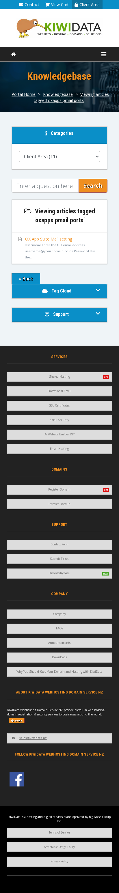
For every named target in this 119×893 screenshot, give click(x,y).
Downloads (59, 657)
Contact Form (59, 544)
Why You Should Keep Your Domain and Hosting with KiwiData (59, 672)
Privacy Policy (59, 861)
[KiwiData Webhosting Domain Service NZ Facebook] (17, 779)
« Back (26, 278)
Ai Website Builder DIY (59, 434)
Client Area (89, 4)
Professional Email (59, 391)
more (18, 720)
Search (93, 185)
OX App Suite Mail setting (60, 247)
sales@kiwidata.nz (33, 738)
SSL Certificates (59, 405)
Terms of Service (59, 832)
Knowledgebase (58, 94)
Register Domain (59, 489)
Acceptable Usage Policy (59, 847)
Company (59, 614)
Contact (32, 4)
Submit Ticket (59, 559)
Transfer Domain (59, 504)
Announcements (59, 643)
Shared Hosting (59, 376)
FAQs (59, 628)
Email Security (59, 420)
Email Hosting (59, 449)
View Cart (60, 4)
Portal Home (24, 94)
